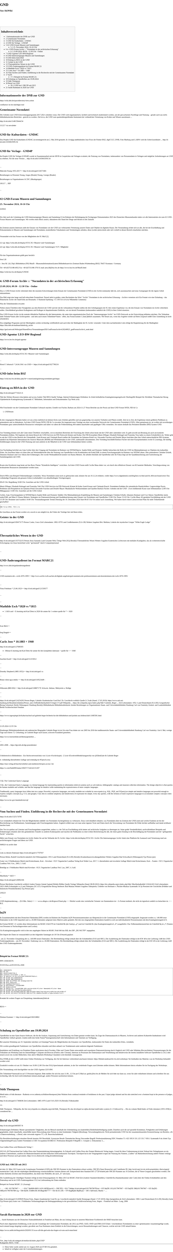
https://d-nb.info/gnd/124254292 (12, 700)
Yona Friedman (5, 589)
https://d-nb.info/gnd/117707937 (32, 853)
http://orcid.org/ (134, 1169)
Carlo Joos (6, 641)
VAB (16, 1243)
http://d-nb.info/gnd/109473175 (11, 522)
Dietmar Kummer (6, 1017)
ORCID (14, 1164)
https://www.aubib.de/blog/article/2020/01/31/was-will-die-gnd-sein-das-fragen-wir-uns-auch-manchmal (38, 1230)
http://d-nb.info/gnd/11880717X (29, 688)
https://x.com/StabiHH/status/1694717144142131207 (20, 768)
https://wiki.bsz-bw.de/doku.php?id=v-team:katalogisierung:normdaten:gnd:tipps (30, 379)
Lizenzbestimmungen (34, 1249)
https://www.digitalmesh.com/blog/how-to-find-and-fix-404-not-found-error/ (138, 476)
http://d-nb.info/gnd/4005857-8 (11, 1126)
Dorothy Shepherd (7, 671)
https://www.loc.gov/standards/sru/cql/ (14, 800)
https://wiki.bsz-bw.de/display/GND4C (14, 272)
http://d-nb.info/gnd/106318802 (27, 1017)
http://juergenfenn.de (113, 1199)
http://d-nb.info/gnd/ (33, 671)
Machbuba (4, 876)
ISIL (66, 930)
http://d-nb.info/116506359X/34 (38, 159)
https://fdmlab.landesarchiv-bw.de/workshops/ (111, 1059)
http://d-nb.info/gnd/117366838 (11, 1101)
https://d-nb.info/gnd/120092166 (12, 880)
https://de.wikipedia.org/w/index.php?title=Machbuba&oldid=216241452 (127, 884)
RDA (16, 387)
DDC (114, 1138)
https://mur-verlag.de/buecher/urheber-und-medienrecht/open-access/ (25, 764)
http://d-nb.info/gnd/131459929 (11, 1199)
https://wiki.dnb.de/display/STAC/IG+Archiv (83, 838)
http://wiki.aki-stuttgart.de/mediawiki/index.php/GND (24, 1241)
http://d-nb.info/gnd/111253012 (24, 659)
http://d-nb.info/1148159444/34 (11, 121)
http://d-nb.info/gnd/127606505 (11, 647)
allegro (45, 901)
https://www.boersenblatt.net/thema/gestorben (17, 737)
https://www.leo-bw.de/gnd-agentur (13, 340)
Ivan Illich (4, 626)
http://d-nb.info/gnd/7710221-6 (11, 393)
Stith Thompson (9, 1089)
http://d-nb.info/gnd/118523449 (32, 680)
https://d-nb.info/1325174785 (11, 817)
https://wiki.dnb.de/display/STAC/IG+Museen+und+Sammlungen (30, 243)
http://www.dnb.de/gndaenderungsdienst (15, 566)
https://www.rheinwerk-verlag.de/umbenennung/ (45, 1156)
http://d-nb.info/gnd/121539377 (36, 589)
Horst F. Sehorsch (6, 364)
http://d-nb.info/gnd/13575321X (12, 541)
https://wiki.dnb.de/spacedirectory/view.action (17, 101)
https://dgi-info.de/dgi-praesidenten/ (23, 745)
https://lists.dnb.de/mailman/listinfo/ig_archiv (16, 325)
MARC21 (48, 560)
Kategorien (4, 1243)
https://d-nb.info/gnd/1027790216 (46, 364)
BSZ (23, 373)
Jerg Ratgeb (4, 632)
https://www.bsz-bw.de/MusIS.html (73, 268)
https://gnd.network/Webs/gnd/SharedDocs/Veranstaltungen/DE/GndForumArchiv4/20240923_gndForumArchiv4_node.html (46, 329)
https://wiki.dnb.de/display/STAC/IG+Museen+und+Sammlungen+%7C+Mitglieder (37, 247)
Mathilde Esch (9, 606)
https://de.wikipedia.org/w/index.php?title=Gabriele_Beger (94, 703)
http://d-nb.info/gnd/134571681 (34, 171)
